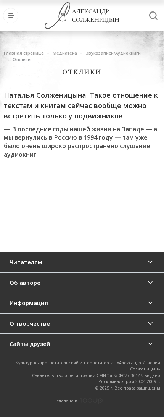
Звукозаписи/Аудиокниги (113, 53)
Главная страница (24, 53)
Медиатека (65, 53)
